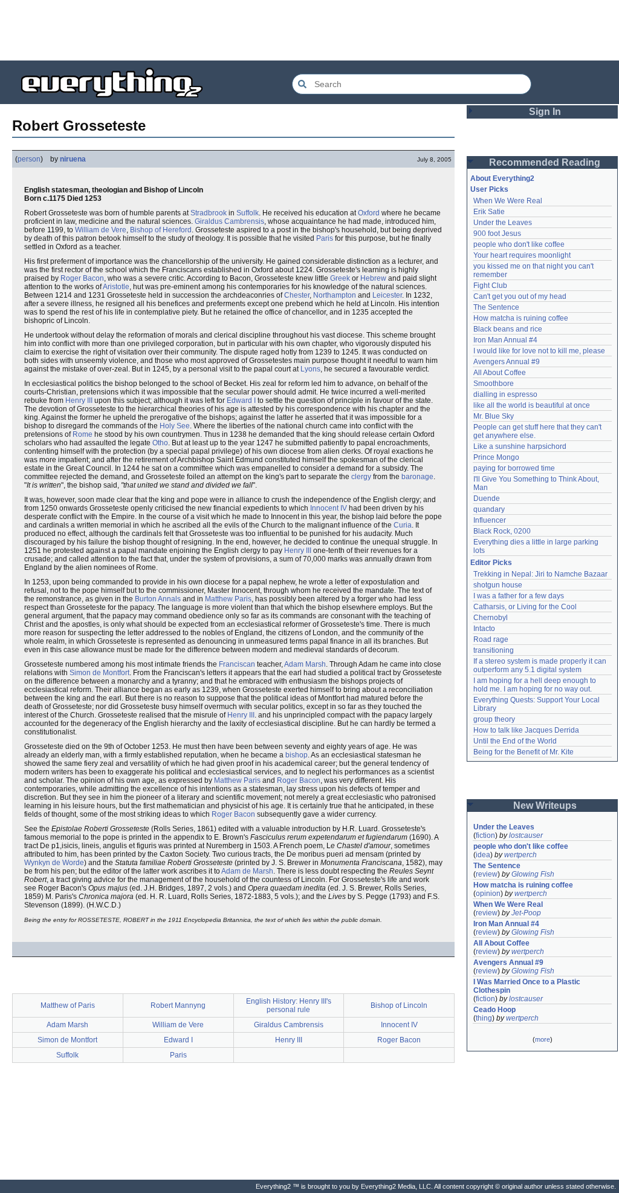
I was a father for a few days (518, 596)
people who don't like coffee (519, 244)
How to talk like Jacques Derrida (526, 730)
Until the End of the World (515, 741)
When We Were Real (507, 201)
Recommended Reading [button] (544, 162)
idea (483, 855)
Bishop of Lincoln (399, 1005)
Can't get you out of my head (519, 296)
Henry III (78, 400)
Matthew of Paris (68, 1005)
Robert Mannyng (178, 1005)
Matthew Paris (228, 599)
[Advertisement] (309, 30)
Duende (486, 498)
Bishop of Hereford (161, 230)
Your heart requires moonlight (522, 255)
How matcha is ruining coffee (520, 318)
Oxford (369, 213)
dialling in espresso (505, 394)
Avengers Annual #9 (506, 362)
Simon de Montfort (99, 672)
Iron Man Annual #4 (505, 340)
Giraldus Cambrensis (229, 221)
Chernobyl (490, 617)
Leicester (387, 295)
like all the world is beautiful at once (531, 405)
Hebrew (373, 278)
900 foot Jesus (497, 233)
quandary (489, 509)
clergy (361, 476)
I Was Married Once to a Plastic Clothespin (527, 986)
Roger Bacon (82, 278)
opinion (488, 893)
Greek (340, 278)
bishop (296, 755)
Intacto (484, 628)
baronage (417, 476)
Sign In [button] (545, 111)
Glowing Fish (532, 874)
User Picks (489, 189)
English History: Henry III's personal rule (288, 1005)
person (29, 159)
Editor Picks (491, 562)
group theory (494, 719)
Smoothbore (493, 383)
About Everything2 (502, 178)
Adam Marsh (305, 664)
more (542, 1039)
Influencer (489, 520)
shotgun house (497, 585)
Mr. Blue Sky (493, 416)
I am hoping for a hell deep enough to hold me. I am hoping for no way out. (535, 684)
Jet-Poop (526, 913)
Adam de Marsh (247, 871)
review (486, 874)
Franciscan (237, 664)
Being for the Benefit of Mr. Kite (523, 752)
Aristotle (116, 287)
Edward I (241, 400)
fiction (485, 835)
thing (484, 1018)
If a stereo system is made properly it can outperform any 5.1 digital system (540, 665)
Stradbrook (208, 213)
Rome (82, 434)
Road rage (490, 639)
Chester (297, 295)
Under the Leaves (502, 222)
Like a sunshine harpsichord (519, 446)
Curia (403, 525)
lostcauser (526, 835)
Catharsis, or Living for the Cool (525, 607)
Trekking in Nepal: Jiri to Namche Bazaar (540, 574)
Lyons (310, 369)
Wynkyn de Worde (54, 862)
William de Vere (100, 230)
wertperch (520, 855)
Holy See (175, 426)
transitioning (493, 650)
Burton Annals (158, 599)
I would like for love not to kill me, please (539, 351)
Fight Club (490, 285)
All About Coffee (499, 372)
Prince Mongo (496, 457)
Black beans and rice (507, 329)
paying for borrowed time (514, 468)
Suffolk (247, 213)
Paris (324, 238)
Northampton (334, 295)
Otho (160, 443)
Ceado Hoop (494, 1009)
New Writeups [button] (545, 805)
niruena (73, 159)
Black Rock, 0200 (502, 531)
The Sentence (496, 307)
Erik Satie (489, 212)
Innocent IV (328, 508)
